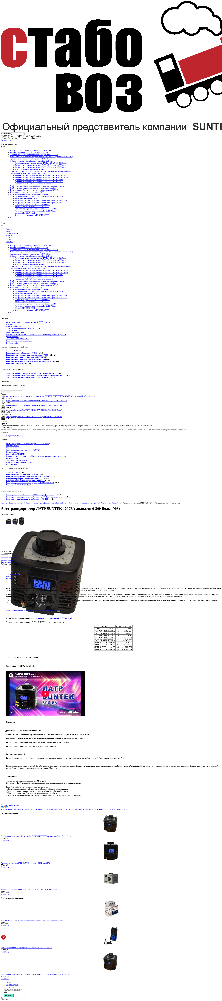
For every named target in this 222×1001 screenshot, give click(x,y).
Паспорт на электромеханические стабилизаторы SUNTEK (27, 355)
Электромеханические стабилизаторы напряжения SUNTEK (34, 155)
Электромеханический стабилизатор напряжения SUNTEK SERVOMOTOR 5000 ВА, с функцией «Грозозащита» (51, 396)
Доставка (9, 578)
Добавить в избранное (9, 564)
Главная (9, 229)
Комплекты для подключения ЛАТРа (29, 169)
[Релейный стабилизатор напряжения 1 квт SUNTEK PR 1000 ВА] (111, 944)
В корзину (5, 840)
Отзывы (9, 240)
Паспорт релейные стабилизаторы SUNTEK (22, 353)
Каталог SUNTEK (12, 351)
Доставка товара (12, 337)
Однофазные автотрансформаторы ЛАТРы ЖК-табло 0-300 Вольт (41, 163)
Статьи (8, 237)
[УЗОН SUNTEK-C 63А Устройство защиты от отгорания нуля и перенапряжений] (111, 917)
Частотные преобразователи (26, 198)
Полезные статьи (12, 324)
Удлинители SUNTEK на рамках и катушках (28, 173)
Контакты (9, 242)
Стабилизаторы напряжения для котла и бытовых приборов (33, 188)
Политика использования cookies (19, 341)
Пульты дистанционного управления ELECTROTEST (36, 209)
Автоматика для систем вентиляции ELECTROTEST (31, 194)
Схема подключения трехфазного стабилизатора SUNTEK (27, 377)
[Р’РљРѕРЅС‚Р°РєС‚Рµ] (2, 807)
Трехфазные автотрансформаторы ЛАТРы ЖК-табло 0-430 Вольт (40, 165)
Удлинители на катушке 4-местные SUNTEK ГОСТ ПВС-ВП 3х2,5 (41, 178)
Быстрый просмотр (111, 835)
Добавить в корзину (9, 558)
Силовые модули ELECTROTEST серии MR (32, 205)
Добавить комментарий (10, 805)
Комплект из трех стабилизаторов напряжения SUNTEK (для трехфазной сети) (41, 157)
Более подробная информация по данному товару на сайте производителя (35, 610)
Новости (9, 235)
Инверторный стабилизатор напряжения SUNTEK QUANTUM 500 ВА (34, 405)
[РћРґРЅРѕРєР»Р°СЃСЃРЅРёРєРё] (4, 807)
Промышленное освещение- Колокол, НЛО (27, 192)
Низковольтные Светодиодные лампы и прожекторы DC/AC (34, 190)
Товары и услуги (15, 503)
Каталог (9, 231)
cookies (5, 992)
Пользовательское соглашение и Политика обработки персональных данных (36, 335)
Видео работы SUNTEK (15, 333)
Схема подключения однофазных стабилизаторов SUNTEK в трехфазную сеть (34, 375)
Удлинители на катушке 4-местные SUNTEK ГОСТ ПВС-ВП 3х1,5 (41, 175)
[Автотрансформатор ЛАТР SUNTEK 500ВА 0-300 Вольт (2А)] (111, 859)
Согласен (8, 995)
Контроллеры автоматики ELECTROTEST (32, 207)
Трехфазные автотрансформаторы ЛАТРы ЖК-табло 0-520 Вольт (40, 167)
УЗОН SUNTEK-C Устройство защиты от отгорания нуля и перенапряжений (40, 171)
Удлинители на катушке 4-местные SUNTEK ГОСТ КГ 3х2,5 (39, 180)
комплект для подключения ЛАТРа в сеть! (54, 618)
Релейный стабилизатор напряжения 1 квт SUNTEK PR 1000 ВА (26, 948)
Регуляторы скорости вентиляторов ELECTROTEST (35, 211)
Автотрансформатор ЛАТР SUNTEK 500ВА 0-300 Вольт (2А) (25, 863)
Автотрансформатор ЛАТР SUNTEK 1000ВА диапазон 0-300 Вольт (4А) (34, 417)
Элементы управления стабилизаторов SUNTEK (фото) (28, 322)
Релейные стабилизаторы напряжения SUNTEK (29, 153)
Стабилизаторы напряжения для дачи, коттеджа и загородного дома (37, 186)
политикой (6, 989)
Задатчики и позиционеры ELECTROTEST (32, 215)
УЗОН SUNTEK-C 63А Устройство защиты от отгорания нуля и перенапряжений (33, 921)
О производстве (12, 233)
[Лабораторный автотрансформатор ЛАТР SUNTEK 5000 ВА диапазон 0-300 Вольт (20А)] (111, 832)
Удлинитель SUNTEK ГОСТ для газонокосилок (34, 184)
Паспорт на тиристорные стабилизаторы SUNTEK (24, 357)
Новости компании (13, 326)
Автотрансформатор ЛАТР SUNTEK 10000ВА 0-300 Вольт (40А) (100, 809)
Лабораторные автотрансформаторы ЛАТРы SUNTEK (31, 161)
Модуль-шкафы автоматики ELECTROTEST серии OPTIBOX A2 (41, 203)
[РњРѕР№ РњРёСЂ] (7, 807)
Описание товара (12, 574)
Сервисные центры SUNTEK (17, 339)
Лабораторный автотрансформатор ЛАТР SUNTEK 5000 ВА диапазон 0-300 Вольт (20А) (37, 809)
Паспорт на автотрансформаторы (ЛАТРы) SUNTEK (25, 359)
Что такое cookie (12, 343)
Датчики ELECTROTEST (25, 213)
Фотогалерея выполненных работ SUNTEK (23, 328)
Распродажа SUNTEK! (14, 436)
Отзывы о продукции (14, 330)
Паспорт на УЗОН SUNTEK (16, 363)
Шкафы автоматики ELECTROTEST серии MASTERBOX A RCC (41, 196)
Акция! (13, 217)
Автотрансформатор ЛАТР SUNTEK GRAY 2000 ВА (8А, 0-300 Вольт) (34, 410)
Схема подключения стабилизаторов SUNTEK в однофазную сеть (30, 373)
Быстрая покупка (7, 560)
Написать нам (6, 140)
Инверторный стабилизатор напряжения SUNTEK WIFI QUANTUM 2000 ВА (36, 401)
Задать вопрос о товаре (10, 562)
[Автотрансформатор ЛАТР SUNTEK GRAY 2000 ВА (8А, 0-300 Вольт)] (111, 886)
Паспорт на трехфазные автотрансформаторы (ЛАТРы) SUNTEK (30, 361)
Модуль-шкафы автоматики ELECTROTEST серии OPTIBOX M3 (41, 200)
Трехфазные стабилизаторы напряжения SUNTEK (30, 159)
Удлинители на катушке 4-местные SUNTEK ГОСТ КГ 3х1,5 (39, 182)
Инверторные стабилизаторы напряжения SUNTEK (30, 150)
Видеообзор (10, 576)
